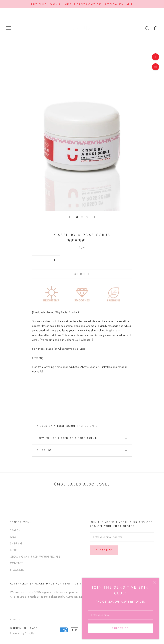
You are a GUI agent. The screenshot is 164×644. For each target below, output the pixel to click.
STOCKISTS (17, 570)
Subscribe (120, 628)
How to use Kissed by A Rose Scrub (67, 438)
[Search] (147, 28)
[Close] (154, 582)
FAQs (13, 537)
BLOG (13, 550)
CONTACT (16, 563)
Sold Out (81, 274)
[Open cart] (156, 28)
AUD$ (13, 619)
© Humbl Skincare (23, 628)
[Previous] (69, 217)
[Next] (94, 217)
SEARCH (15, 530)
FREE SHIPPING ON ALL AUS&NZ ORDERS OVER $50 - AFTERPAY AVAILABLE (82, 4)
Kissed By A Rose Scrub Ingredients (67, 426)
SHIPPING (44, 450)
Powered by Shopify (22, 633)
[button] (76, 240)
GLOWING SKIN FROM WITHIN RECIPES (35, 557)
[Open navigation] (8, 28)
